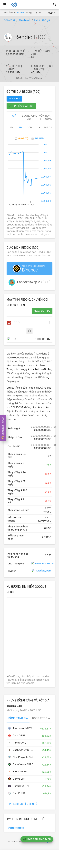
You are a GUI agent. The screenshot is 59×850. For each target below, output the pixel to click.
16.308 (20, 12)
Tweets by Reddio (15, 827)
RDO (16, 322)
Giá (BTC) (23, 138)
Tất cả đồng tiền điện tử (23, 804)
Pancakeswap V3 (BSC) (34, 282)
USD (16, 339)
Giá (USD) (39, 138)
